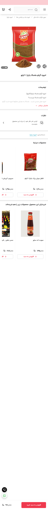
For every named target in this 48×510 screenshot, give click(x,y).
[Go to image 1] (6, 67)
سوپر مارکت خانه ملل (40, 17)
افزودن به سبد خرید (34, 505)
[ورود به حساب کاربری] (10, 9)
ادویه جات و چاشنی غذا (23, 17)
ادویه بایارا (10, 17)
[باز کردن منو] (44, 10)
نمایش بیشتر (43, 105)
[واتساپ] (4, 495)
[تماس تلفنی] (4, 489)
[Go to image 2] (3, 67)
